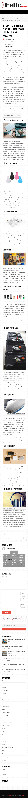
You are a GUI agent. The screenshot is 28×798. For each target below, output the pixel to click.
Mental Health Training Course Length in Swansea (13, 669)
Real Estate (4, 734)
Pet (3, 731)
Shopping (4, 744)
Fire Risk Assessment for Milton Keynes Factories (13, 659)
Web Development (6, 757)
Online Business (5, 725)
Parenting (4, 728)
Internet (4, 709)
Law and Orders (5, 715)
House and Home (6, 706)
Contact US (4, 769)
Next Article (7, 538)
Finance (4, 696)
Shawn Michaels (10, 39)
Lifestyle (4, 719)
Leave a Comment (9, 46)
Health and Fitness (6, 703)
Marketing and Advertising (7, 722)
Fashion (4, 693)
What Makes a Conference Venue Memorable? (12, 646)
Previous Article (10, 534)
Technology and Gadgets (7, 747)
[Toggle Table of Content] (18, 115)
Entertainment (5, 690)
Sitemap (4, 774)
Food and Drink (5, 700)
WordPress (23, 795)
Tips (3, 750)
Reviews (4, 741)
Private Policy (5, 772)
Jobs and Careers (6, 712)
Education (4, 687)
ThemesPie (9, 795)
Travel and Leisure (11, 18)
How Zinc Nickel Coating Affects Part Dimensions (13, 664)
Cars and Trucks (5, 684)
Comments (5, 576)
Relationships (5, 738)
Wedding (4, 760)
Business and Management (8, 681)
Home (4, 18)
